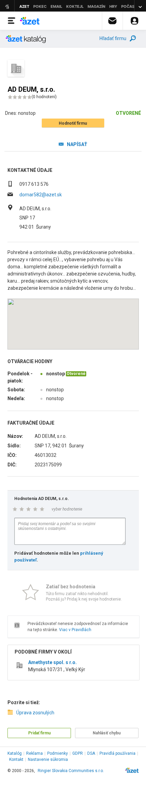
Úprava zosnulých (35, 712)
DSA (91, 753)
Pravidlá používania (117, 753)
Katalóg (14, 753)
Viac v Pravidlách (75, 629)
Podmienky (57, 753)
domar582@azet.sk (40, 194)
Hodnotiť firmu (73, 123)
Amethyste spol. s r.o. (52, 662)
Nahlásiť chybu (107, 733)
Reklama (34, 753)
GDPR (77, 753)
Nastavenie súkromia (48, 759)
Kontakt (16, 759)
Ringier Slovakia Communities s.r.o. (71, 770)
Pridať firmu (39, 733)
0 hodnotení (44, 96)
